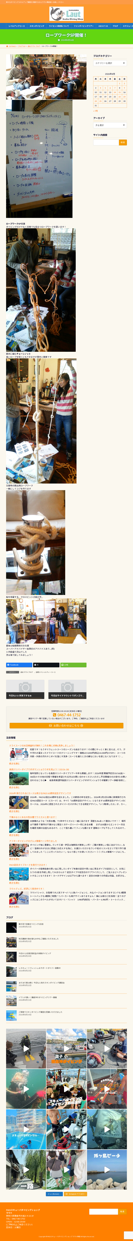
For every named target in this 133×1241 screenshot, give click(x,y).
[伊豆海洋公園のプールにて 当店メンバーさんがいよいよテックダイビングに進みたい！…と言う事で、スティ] (107, 1089)
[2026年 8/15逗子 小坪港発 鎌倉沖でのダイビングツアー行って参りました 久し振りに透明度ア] (66, 1048)
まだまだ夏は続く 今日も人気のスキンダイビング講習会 (42, 983)
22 (120, 97)
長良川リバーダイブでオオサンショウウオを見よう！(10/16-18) (39, 769)
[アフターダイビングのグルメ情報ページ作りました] (19, 850)
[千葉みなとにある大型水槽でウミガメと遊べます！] (19, 826)
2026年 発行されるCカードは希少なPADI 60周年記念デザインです (40, 793)
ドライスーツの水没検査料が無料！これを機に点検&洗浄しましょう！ (42, 745)
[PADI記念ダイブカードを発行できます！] (19, 874)
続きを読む (14, 763)
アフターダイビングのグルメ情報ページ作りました (33, 841)
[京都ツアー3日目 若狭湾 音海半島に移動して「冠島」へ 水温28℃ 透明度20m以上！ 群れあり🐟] (107, 1129)
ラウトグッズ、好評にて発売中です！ (27, 888)
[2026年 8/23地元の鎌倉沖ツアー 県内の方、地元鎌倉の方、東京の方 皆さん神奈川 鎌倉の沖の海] (26, 1048)
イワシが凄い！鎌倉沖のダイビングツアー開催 (38, 997)
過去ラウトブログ (26, 672)
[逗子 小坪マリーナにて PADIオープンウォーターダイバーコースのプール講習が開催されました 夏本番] (26, 1129)
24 (96, 101)
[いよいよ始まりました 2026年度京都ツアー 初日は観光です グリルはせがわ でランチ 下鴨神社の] (66, 1170)
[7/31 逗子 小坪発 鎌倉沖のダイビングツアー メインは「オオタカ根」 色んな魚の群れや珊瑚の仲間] (26, 1089)
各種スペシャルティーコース (46, 672)
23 (124, 97)
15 (120, 92)
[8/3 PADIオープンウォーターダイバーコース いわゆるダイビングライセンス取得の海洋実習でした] (107, 1048)
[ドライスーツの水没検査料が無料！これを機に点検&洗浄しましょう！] (19, 754)
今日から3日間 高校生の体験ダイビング (35, 953)
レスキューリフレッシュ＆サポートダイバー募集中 (40, 968)
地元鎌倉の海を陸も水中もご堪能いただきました (39, 939)
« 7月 (95, 111)
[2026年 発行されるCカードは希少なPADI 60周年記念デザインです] (19, 802)
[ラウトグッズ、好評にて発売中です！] (19, 897)
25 (100, 101)
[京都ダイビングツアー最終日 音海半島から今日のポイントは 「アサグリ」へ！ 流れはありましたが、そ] (66, 1129)
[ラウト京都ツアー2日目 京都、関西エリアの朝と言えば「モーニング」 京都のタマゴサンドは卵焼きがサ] (26, 1170)
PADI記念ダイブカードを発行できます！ (28, 865)
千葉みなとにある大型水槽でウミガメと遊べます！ (33, 817)
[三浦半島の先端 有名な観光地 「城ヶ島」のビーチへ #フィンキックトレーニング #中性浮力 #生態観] (107, 1170)
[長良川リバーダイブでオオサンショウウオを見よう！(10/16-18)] (19, 778)
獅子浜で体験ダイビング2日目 (31, 924)
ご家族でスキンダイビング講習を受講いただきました (40, 1012)
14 (115, 92)
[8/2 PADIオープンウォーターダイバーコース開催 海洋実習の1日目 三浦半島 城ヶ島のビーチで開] (66, 1089)
